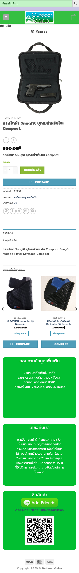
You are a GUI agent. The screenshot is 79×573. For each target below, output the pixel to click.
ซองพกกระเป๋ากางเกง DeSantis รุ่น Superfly (58, 323)
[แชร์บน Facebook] (13, 211)
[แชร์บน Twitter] (19, 211)
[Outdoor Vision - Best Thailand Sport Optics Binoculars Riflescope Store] (39, 17)
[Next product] (6, 140)
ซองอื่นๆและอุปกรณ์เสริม (25, 197)
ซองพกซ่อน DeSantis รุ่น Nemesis (20, 323)
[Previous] (3, 316)
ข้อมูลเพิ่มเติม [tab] (10, 240)
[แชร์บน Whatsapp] (6, 211)
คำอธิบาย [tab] (8, 232)
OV (15, 203)
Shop (17, 118)
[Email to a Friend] (26, 211)
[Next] (76, 316)
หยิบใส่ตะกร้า (32, 170)
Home (6, 118)
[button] (6, 17)
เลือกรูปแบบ (20, 333)
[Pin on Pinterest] (33, 211)
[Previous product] (13, 140)
